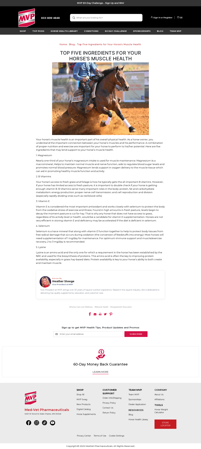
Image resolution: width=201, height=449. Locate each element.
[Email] (95, 314)
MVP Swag (82, 399)
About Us (159, 394)
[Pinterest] (111, 314)
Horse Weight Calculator (161, 411)
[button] (28, 423)
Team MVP (175, 31)
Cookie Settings (116, 436)
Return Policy (109, 412)
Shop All (80, 394)
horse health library (64, 31)
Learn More (100, 372)
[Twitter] (105, 314)
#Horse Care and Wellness (81, 307)
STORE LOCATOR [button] (165, 424)
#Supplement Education (121, 307)
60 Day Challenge (116, 31)
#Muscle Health (101, 307)
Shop (23, 31)
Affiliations (159, 399)
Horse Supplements (86, 414)
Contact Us (108, 408)
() (181, 17)
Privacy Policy (109, 403)
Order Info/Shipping (112, 398)
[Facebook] (89, 314)
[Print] (100, 314)
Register (167, 17)
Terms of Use (100, 436)
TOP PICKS (38, 31)
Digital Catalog (84, 409)
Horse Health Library (138, 419)
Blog (160, 31)
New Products (83, 404)
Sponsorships (142, 31)
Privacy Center (84, 436)
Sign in (157, 17)
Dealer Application (137, 404)
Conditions (91, 31)
